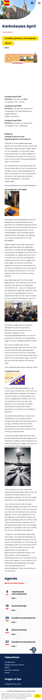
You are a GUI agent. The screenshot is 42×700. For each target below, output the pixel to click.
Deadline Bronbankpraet (24, 618)
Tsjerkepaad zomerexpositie (19, 592)
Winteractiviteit (19, 630)
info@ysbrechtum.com (13, 684)
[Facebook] (32, 3)
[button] (39, 3)
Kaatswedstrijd (19, 606)
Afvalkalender (10, 662)
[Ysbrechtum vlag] (5, 3)
